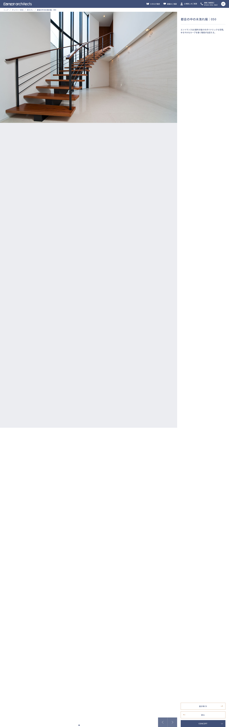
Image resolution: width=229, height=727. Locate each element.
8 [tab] (95, 725)
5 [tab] (88, 725)
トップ (6, 10)
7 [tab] (93, 725)
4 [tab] (86, 725)
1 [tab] (79, 725)
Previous (163, 722)
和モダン (30, 10)
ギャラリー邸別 (17, 10)
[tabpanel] (114, 220)
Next (172, 722)
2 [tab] (81, 725)
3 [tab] (83, 725)
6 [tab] (91, 725)
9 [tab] (98, 725)
